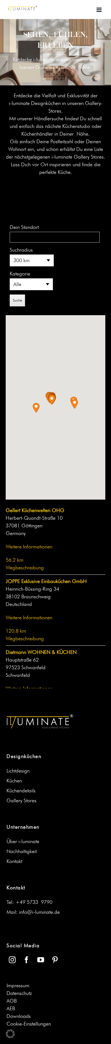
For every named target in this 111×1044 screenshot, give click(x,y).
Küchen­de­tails (21, 791)
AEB (11, 1008)
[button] (51, 400)
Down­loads (19, 1016)
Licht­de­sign (18, 771)
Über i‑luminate (23, 841)
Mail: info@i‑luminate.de (33, 912)
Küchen (14, 781)
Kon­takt (14, 861)
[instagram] (12, 959)
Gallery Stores (21, 800)
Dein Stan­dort (24, 227)
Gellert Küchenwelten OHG (35, 510)
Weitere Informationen (29, 547)
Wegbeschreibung (25, 568)
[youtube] (40, 959)
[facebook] (26, 959)
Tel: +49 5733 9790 (29, 902)
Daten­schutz (19, 993)
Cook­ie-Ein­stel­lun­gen (29, 1024)
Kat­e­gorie (20, 274)
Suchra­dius (21, 250)
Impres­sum (18, 985)
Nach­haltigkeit (22, 851)
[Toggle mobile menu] (99, 10)
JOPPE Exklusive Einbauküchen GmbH (46, 581)
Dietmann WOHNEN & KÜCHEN (41, 652)
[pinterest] (55, 959)
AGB (12, 1001)
